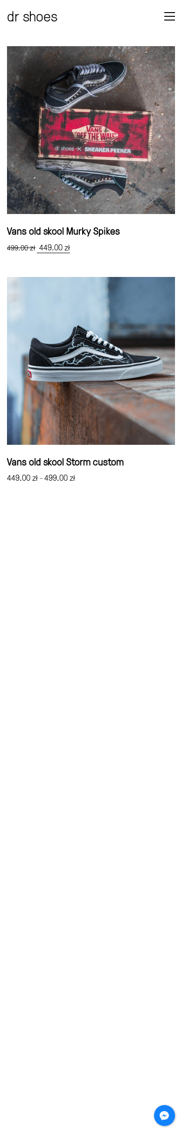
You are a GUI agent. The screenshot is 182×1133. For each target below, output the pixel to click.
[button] (169, 16)
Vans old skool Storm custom (65, 461)
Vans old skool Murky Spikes (63, 230)
